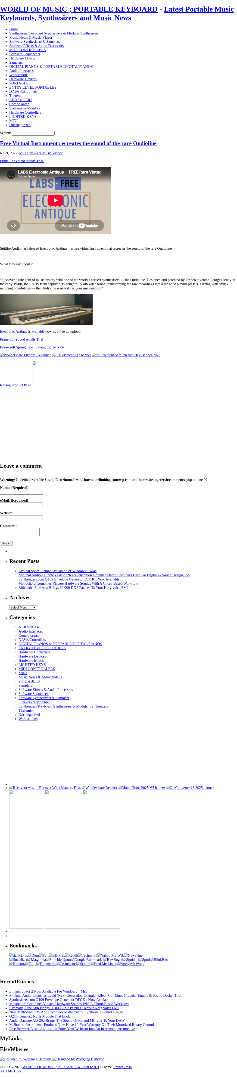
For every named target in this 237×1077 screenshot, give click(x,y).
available (37, 331)
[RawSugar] (112, 960)
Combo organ (19, 104)
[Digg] (33, 955)
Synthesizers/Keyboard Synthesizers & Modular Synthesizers (54, 33)
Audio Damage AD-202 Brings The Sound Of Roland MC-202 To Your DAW (67, 1020)
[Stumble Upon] (58, 960)
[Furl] (44, 955)
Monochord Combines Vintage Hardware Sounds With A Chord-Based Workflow (78, 583)
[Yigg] (121, 964)
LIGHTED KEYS (23, 116)
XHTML (6, 1071)
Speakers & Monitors (24, 108)
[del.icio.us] (18, 955)
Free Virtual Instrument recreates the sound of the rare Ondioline (78, 143)
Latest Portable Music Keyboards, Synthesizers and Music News (117, 13)
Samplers (16, 62)
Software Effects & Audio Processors (36, 46)
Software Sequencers (24, 54)
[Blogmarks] (46, 964)
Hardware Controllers (25, 112)
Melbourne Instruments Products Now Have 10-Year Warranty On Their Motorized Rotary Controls (82, 1025)
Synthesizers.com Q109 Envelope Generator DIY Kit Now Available (69, 579)
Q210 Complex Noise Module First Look (39, 1016)
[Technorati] (87, 955)
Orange (118, 1067)
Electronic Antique (13, 331)
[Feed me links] (103, 964)
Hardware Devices (23, 79)
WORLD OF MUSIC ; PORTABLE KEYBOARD (79, 9)
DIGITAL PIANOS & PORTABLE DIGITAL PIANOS (51, 66)
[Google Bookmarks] (87, 960)
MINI (13, 121)
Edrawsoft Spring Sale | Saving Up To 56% (32, 347)
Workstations (18, 75)
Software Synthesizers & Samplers (34, 41)
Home (13, 29)
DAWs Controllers (23, 91)
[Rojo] (30, 964)
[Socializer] (18, 960)
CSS (17, 1071)
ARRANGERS (20, 100)
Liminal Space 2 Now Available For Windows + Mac (58, 571)
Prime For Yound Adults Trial (22, 161)
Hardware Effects (22, 58)
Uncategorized (20, 125)
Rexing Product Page (15, 385)
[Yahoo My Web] (110, 955)
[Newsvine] (133, 955)
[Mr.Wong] (135, 964)
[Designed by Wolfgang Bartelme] (78, 1059)
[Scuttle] (83, 964)
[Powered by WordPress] (26, 1059)
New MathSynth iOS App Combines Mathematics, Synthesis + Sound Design (66, 1012)
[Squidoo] (130, 960)
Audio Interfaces (21, 71)
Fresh (128, 1067)
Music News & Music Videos (31, 37)
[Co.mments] (66, 964)
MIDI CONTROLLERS (27, 50)
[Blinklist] (57, 955)
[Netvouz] (17, 964)
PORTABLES (20, 83)
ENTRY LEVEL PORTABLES (32, 87)
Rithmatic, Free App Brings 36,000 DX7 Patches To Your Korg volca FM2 (73, 588)
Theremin (16, 96)
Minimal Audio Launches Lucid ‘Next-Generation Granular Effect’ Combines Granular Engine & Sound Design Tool (104, 575)
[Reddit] (71, 955)
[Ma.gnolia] (36, 960)
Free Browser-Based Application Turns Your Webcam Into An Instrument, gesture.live (72, 1029)
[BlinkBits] (159, 960)
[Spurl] (144, 960)
